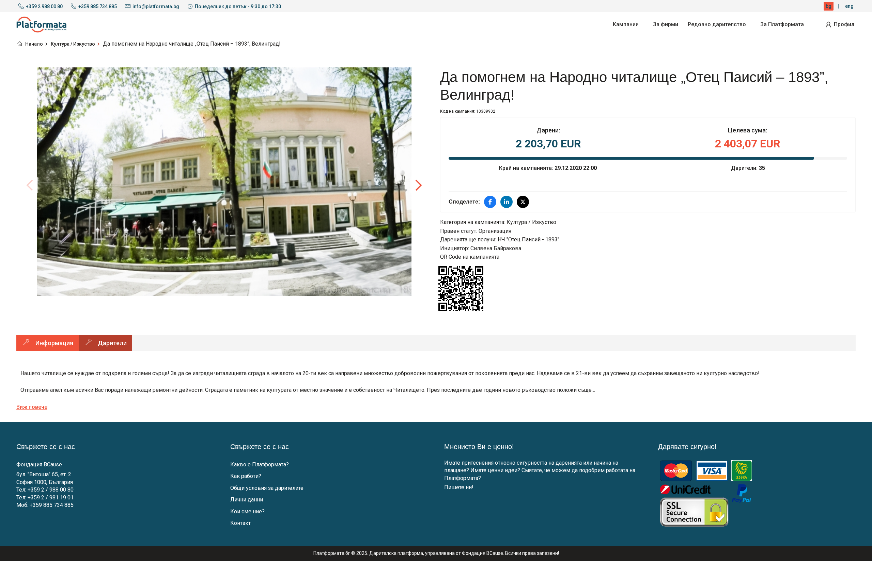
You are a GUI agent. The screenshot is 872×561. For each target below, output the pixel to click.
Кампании (626, 24)
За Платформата (782, 24)
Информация (54, 343)
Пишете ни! (458, 487)
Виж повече (31, 407)
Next (418, 185)
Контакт (240, 523)
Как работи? (245, 476)
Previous (30, 185)
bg (828, 6)
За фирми (665, 24)
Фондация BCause (39, 464)
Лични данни (246, 499)
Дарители (112, 343)
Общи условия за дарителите (266, 488)
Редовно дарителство (717, 24)
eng (849, 6)
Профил (844, 24)
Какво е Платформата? (259, 464)
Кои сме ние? (247, 511)
